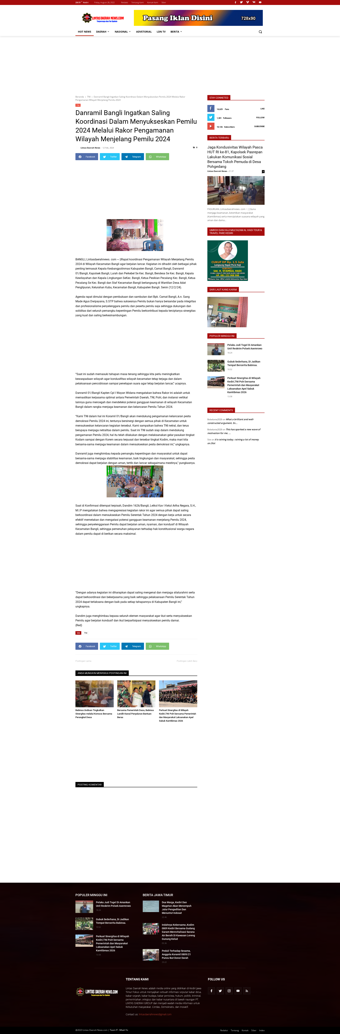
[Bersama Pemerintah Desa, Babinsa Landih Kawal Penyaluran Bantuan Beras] (136, 693)
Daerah (101, 31)
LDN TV (161, 31)
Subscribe (259, 126)
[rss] (246, 990)
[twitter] (241, 2)
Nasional (121, 31)
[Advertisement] (170, 65)
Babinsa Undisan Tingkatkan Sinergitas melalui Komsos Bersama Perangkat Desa (93, 714)
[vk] (254, 2)
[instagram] (229, 990)
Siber (164, 2)
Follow (260, 117)
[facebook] (235, 2)
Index (262, 1030)
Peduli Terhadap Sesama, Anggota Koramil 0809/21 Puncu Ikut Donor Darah (176, 954)
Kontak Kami (152, 2)
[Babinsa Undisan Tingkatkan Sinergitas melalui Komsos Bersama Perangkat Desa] (94, 693)
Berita (175, 31)
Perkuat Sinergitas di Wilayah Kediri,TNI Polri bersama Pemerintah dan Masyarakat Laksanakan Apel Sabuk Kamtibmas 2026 (243, 385)
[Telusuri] (260, 31)
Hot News (84, 31)
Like (262, 108)
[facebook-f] (211, 990)
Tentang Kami (137, 2)
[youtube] (260, 2)
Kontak (245, 1030)
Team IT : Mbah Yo (119, 1030)
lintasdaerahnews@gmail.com (155, 1014)
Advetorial (144, 31)
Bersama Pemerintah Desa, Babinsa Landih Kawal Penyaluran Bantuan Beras (135, 714)
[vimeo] (247, 2)
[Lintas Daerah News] (198, 18)
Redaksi (124, 2)
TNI (78, 105)
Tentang (235, 1030)
